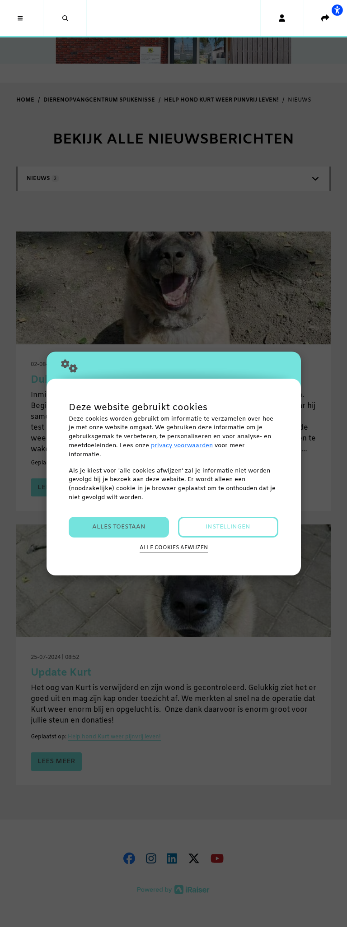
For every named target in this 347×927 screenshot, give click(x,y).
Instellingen (228, 527)
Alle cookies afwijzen (174, 548)
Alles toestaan (118, 527)
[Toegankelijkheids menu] (337, 10)
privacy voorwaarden (182, 446)
